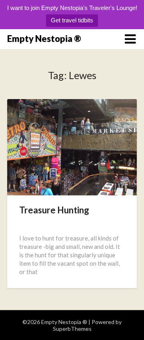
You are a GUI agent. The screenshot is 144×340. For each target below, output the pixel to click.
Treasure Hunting (54, 210)
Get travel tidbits (72, 20)
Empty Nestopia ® (44, 38)
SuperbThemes (72, 328)
